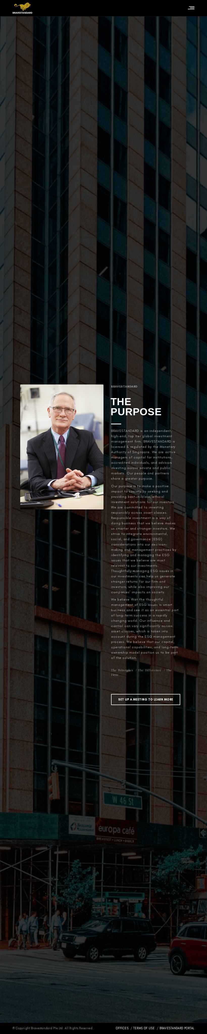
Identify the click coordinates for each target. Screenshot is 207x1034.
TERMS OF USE (143, 1028)
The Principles (122, 670)
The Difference (150, 670)
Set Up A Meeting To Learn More (145, 699)
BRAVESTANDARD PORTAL (177, 1028)
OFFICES (123, 1028)
